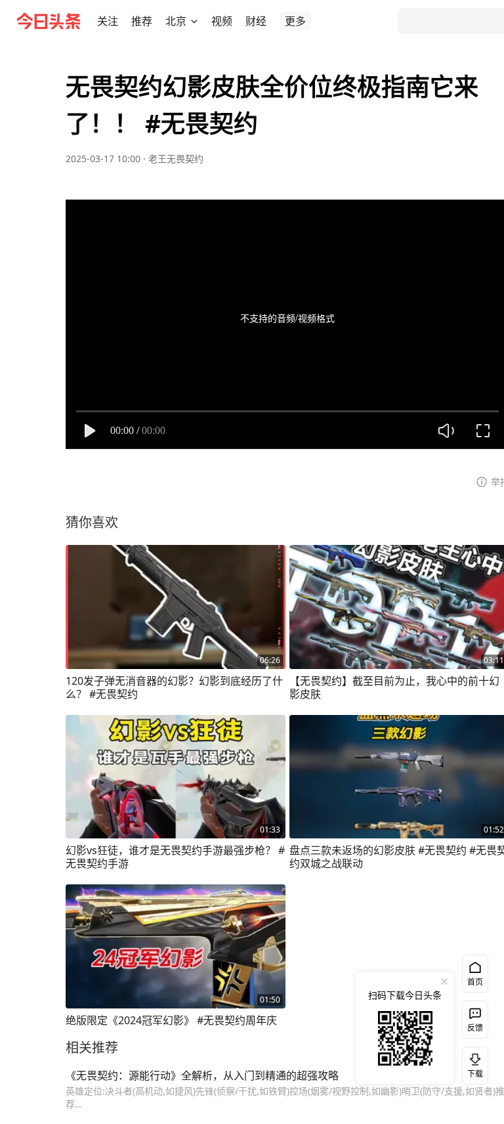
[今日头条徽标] (48, 21)
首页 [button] (475, 981)
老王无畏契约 (175, 158)
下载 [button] (472, 1063)
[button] (107, 21)
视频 (221, 21)
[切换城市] (194, 21)
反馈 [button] (475, 1027)
